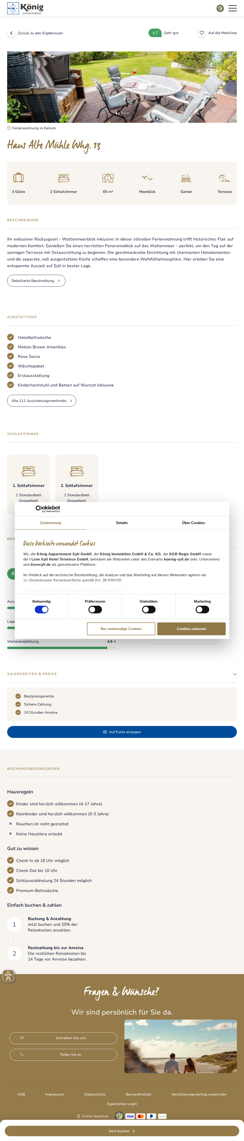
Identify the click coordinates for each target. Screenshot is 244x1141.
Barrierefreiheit (138, 1094)
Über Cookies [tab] (193, 523)
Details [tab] (122, 523)
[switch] (95, 609)
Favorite (202, 33)
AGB (21, 1094)
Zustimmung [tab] (50, 523)
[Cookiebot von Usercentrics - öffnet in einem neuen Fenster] (39, 509)
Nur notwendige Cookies (121, 629)
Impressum (54, 1094)
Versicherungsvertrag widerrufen (199, 1094)
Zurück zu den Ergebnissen (40, 33)
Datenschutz (94, 1094)
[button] (233, 8)
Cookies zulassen (191, 629)
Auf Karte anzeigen (125, 732)
